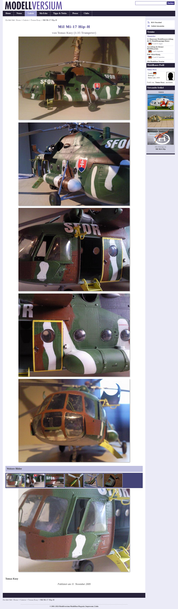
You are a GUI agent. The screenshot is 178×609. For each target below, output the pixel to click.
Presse (75, 13)
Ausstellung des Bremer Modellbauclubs (155, 48)
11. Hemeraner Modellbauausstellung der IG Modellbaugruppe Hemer (160, 40)
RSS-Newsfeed (156, 22)
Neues (19, 13)
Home (8, 13)
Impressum (90, 606)
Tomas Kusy (36, 20)
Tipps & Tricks (60, 13)
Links (97, 606)
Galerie (31, 13)
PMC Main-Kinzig (153, 54)
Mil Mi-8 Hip (161, 149)
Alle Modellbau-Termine (155, 61)
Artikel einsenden (157, 26)
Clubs (86, 13)
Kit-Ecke (43, 13)
